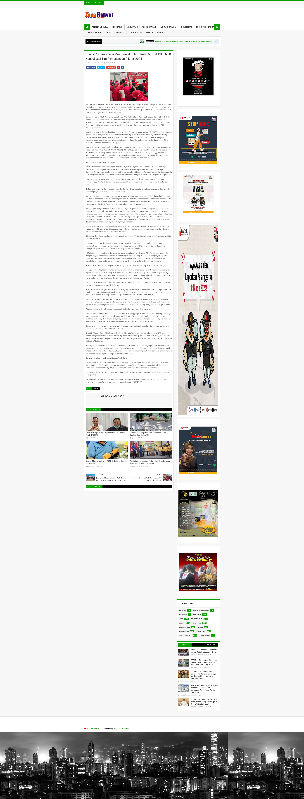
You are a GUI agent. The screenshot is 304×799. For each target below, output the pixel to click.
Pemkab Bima (184, 631)
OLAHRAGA (120, 32)
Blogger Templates (121, 729)
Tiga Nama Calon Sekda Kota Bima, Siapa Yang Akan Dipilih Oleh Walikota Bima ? (204, 701)
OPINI (108, 32)
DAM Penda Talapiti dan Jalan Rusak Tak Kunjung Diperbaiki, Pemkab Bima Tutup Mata (204, 662)
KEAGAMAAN (132, 27)
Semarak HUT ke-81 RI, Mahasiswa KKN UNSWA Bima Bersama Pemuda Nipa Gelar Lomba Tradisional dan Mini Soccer (165, 41)
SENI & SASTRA (135, 32)
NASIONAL (161, 32)
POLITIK (95, 389)
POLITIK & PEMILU (100, 27)
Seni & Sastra (205, 635)
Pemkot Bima (201, 631)
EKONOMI (182, 610)
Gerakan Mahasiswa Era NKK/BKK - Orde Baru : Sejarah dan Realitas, (106, 462)
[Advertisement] (71, 748)
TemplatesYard (95, 729)
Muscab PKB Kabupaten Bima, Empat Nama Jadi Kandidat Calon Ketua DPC (148, 434)
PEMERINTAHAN (149, 27)
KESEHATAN (117, 27)
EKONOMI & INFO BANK (206, 27)
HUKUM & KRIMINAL (169, 27)
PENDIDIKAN (186, 27)
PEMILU (149, 32)
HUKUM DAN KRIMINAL (201, 610)
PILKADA (200, 627)
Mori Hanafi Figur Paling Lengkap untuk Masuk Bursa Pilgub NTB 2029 (105, 434)
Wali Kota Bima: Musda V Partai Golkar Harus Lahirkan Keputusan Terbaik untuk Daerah (150, 462)
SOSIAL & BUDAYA (94, 32)
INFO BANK (183, 615)
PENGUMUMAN (184, 627)
